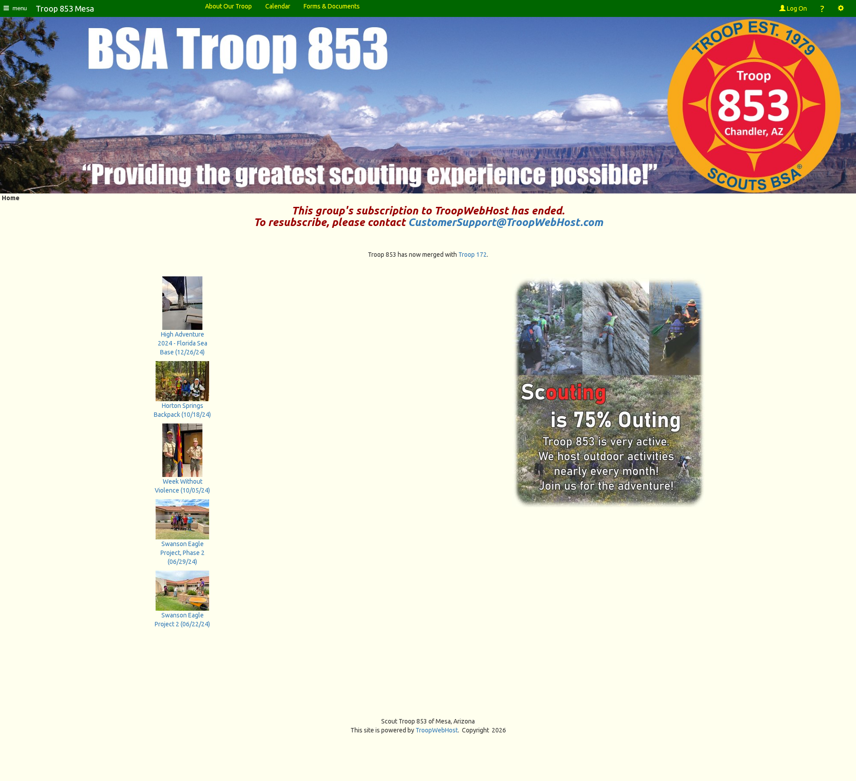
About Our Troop (228, 6)
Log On (796, 8)
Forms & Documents (332, 6)
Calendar (277, 6)
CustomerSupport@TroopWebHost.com (505, 222)
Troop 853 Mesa (65, 8)
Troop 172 (472, 254)
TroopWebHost (437, 730)
